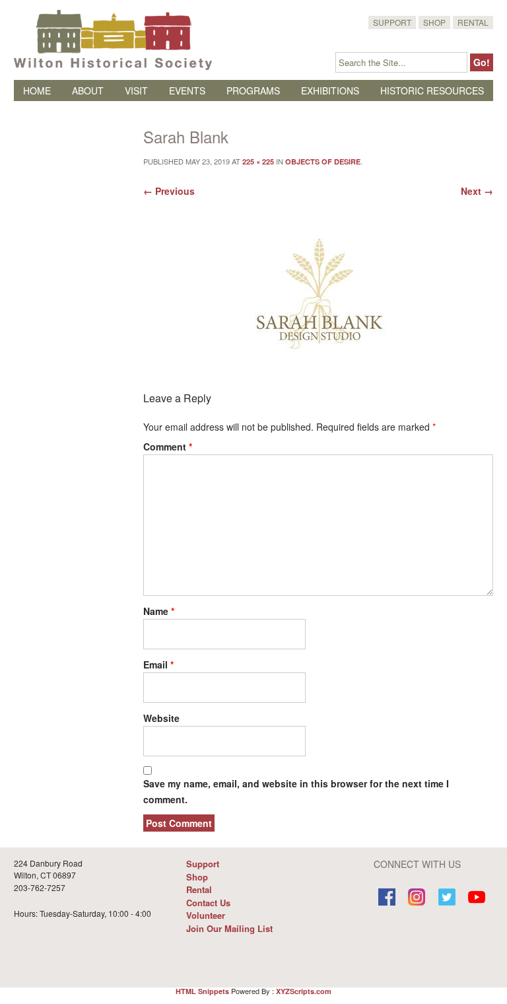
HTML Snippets (202, 991)
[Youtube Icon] (476, 898)
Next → (477, 190)
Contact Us (208, 902)
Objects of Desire (322, 161)
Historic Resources (432, 90)
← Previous (169, 190)
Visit (136, 90)
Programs (253, 90)
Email (158, 664)
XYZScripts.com (303, 991)
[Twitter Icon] (446, 898)
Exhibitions (330, 90)
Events (187, 90)
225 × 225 (258, 161)
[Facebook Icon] (387, 898)
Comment (167, 446)
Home (37, 90)
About (88, 90)
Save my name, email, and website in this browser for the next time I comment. (296, 791)
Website (161, 718)
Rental (473, 22)
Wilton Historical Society (113, 40)
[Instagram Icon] (416, 898)
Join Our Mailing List (229, 928)
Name (158, 611)
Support (392, 22)
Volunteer (205, 915)
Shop (434, 22)
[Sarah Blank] (318, 302)
